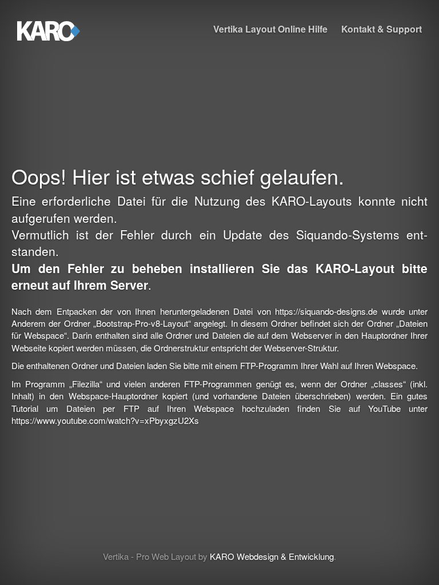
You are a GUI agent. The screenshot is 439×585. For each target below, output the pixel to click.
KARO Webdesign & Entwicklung (272, 556)
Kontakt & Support (381, 28)
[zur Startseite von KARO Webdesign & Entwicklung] (48, 29)
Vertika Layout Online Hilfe (270, 28)
